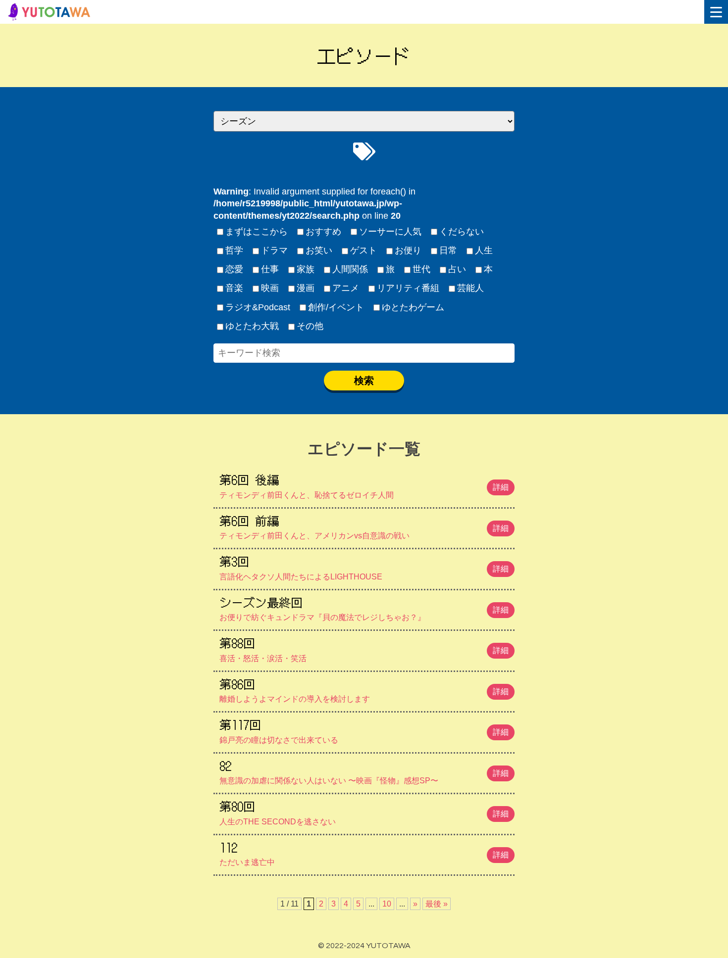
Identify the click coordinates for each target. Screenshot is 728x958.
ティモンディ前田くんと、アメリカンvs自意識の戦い (364, 526)
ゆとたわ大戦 (252, 326)
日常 (448, 250)
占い (457, 269)
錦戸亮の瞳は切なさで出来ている (364, 730)
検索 (364, 380)
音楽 (234, 288)
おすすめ (323, 232)
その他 (310, 326)
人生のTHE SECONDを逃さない (364, 811)
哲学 (234, 250)
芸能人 (470, 288)
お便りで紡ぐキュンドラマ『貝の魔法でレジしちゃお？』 (364, 607)
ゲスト (363, 250)
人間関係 (350, 269)
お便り (408, 250)
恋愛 (234, 269)
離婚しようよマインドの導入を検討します (364, 689)
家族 (305, 269)
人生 (484, 250)
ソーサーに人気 (390, 232)
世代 (421, 269)
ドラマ (274, 250)
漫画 (305, 288)
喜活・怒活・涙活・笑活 (364, 648)
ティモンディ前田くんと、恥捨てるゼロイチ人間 (364, 485)
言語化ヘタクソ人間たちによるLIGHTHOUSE (364, 566)
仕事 (270, 269)
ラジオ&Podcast (257, 307)
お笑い (319, 250)
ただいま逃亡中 (364, 852)
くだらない (461, 232)
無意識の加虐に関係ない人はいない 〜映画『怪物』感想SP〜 (364, 771)
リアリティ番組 (408, 288)
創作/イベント (336, 307)
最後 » (436, 904)
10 (386, 904)
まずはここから (256, 232)
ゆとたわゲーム (413, 307)
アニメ (345, 288)
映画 (270, 288)
